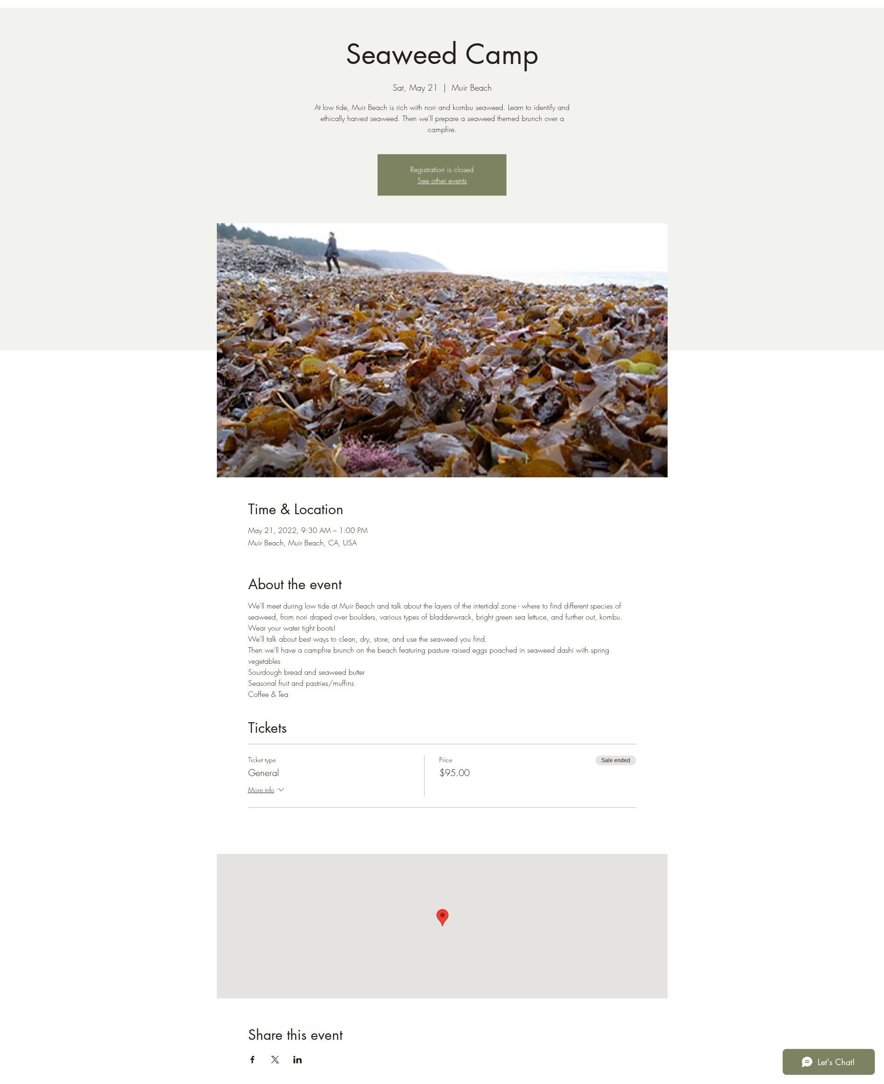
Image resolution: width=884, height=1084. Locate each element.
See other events (442, 180)
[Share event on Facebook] (252, 1059)
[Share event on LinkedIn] (297, 1059)
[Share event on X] (275, 1059)
